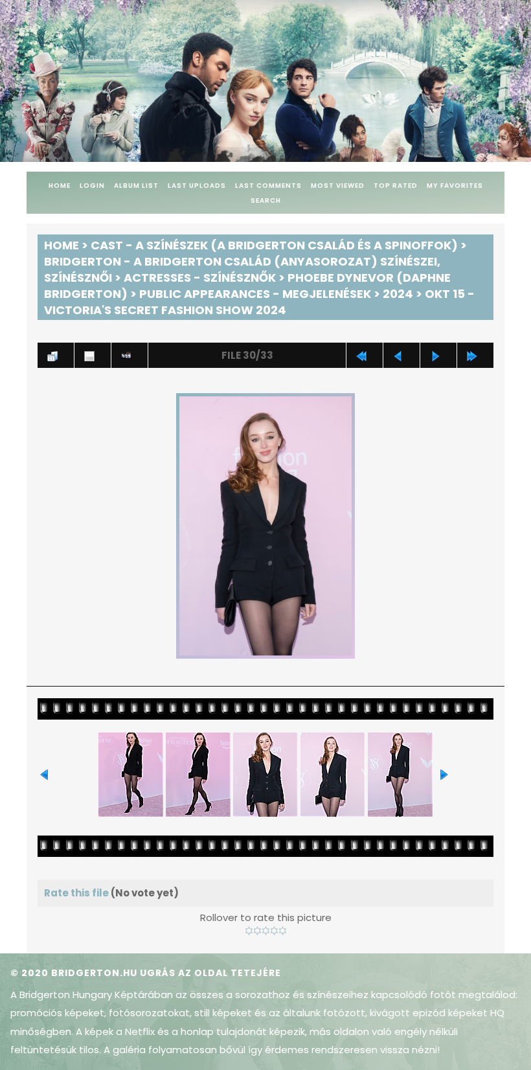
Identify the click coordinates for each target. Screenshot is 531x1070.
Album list (136, 185)
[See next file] (438, 355)
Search (266, 200)
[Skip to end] (475, 355)
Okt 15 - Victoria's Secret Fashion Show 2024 (259, 302)
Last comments (268, 185)
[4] (274, 930)
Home (60, 185)
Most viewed (338, 185)
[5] (282, 930)
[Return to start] (364, 355)
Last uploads (197, 185)
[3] (266, 930)
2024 (398, 294)
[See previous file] (401, 355)
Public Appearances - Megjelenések (255, 294)
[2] (257, 930)
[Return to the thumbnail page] (56, 355)
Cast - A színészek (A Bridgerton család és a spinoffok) (274, 245)
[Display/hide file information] (92, 355)
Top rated (396, 185)
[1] (249, 930)
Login (92, 185)
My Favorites (455, 185)
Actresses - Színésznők (200, 277)
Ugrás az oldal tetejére (210, 972)
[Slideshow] (129, 355)
